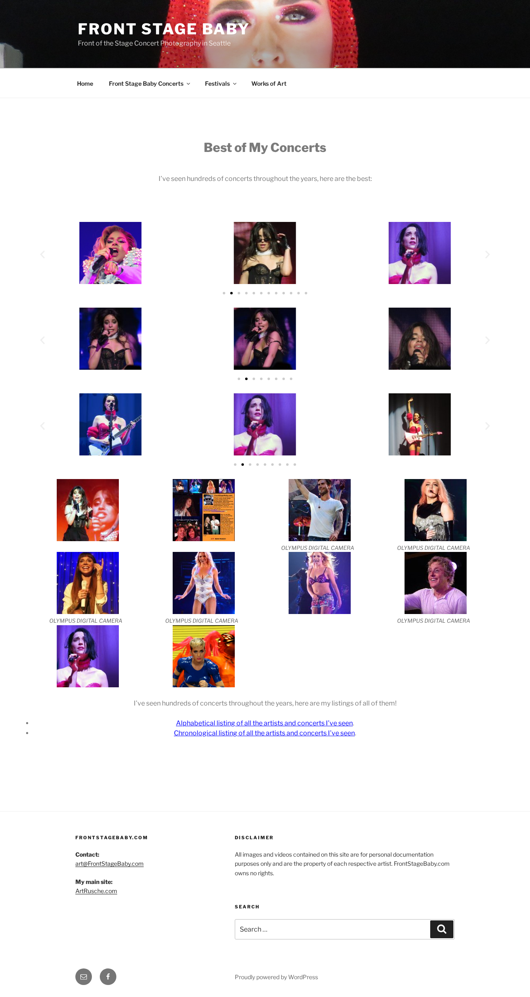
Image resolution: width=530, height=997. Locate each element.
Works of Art (269, 83)
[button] (42, 254)
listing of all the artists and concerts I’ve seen (287, 733)
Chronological (196, 733)
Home (85, 83)
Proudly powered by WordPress (276, 976)
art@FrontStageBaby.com (109, 863)
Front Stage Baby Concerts (146, 83)
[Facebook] (108, 976)
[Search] (441, 929)
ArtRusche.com (96, 890)
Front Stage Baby (164, 29)
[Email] (83, 976)
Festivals (217, 83)
